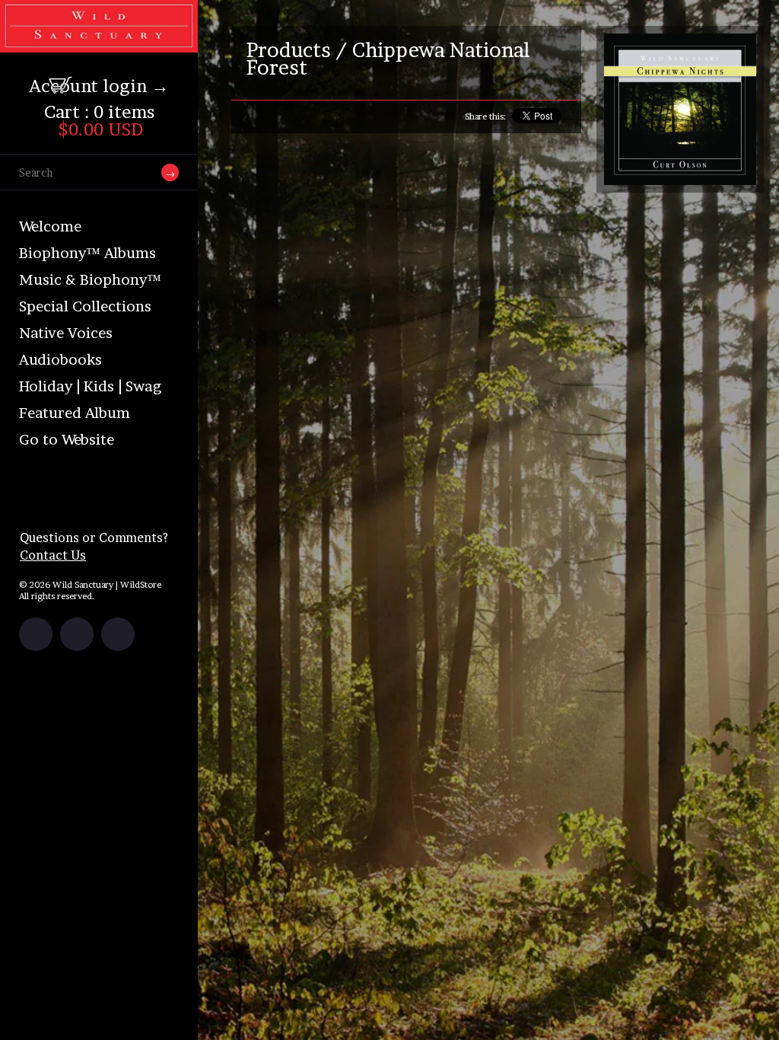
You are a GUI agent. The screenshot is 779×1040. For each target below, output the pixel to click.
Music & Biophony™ (90, 280)
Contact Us (53, 555)
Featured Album (74, 413)
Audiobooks (60, 359)
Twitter (77, 634)
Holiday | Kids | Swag (90, 386)
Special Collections (85, 306)
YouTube (118, 634)
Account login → (99, 86)
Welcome (50, 226)
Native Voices (66, 333)
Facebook (35, 634)
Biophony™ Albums (87, 253)
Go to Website (66, 439)
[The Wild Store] (99, 42)
